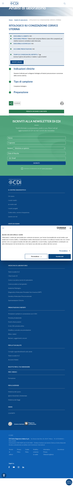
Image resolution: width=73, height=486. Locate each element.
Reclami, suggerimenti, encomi (17, 338)
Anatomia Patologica (14, 288)
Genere (10, 148)
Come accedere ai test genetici (17, 284)
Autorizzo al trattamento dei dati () (38, 168)
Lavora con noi (12, 216)
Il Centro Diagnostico (17, 190)
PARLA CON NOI (69, 482)
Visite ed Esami (13, 223)
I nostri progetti (13, 208)
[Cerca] (65, 3)
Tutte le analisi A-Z (14, 272)
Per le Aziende (13, 385)
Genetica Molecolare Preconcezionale (20, 296)
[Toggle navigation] (3, 3)
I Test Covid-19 (12, 276)
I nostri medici (12, 200)
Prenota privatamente (14, 318)
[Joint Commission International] (10, 424)
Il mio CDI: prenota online (16, 326)
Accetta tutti (59, 256)
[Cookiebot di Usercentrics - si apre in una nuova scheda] (58, 228)
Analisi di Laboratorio (21, 20)
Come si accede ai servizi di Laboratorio (20, 280)
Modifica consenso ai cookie (35, 452)
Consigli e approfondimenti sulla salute (20, 351)
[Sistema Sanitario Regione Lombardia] (25, 424)
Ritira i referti (12, 334)
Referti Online (17, 62)
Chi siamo (11, 196)
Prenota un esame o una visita (36, 111)
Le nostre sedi (12, 204)
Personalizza (63, 251)
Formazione (11, 378)
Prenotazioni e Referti (17, 307)
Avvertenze (61, 449)
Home (11, 20)
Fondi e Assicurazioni (14, 322)
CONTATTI (11, 413)
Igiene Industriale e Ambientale (17, 396)
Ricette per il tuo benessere (19, 367)
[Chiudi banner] (70, 228)
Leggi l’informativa (47, 168)
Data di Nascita (13, 153)
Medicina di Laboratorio (18, 265)
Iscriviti (36, 163)
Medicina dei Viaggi (14, 400)
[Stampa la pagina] (62, 103)
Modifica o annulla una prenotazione (19, 330)
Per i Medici (12, 372)
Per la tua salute (15, 345)
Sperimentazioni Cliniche (16, 300)
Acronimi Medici (13, 360)
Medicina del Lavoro (14, 392)
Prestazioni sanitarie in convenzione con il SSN (22, 314)
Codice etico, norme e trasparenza (18, 212)
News (10, 407)
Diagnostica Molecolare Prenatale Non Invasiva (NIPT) (24, 292)
